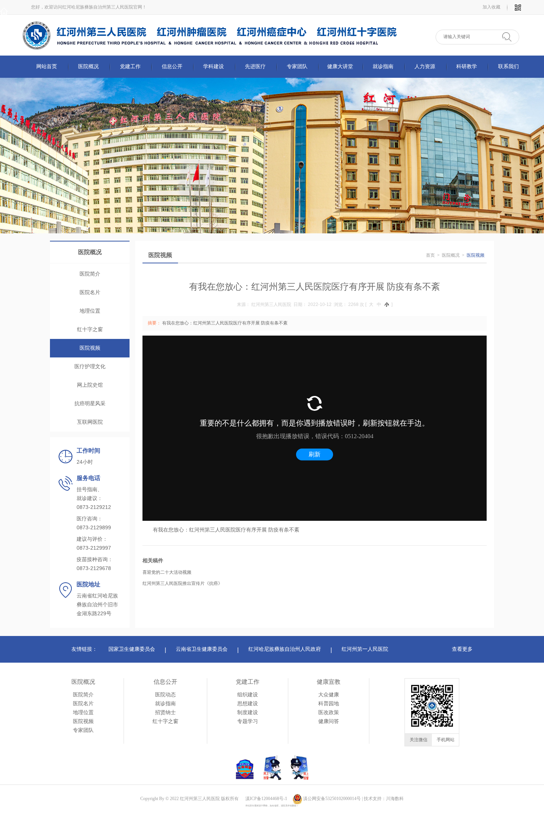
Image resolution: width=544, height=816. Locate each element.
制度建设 (247, 712)
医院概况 (451, 255)
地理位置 (90, 311)
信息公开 (165, 682)
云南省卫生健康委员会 (202, 649)
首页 (430, 255)
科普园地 (328, 703)
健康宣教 (328, 682)
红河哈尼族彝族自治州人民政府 (284, 649)
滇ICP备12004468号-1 (266, 798)
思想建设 (247, 703)
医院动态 (165, 694)
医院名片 (90, 292)
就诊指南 (165, 703)
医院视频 (90, 348)
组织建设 (247, 694)
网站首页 (46, 66)
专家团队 (83, 730)
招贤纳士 (165, 712)
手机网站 (445, 739)
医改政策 (328, 712)
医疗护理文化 (89, 366)
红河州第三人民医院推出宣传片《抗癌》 (182, 583)
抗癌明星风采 (89, 403)
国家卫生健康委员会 (131, 649)
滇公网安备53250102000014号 (332, 798)
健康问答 (328, 721)
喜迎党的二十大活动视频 (166, 572)
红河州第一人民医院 (365, 649)
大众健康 (328, 694)
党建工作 (247, 682)
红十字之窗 (90, 329)
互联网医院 (90, 422)
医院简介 (90, 274)
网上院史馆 (90, 385)
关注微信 (418, 739)
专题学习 (247, 721)
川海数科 (395, 798)
